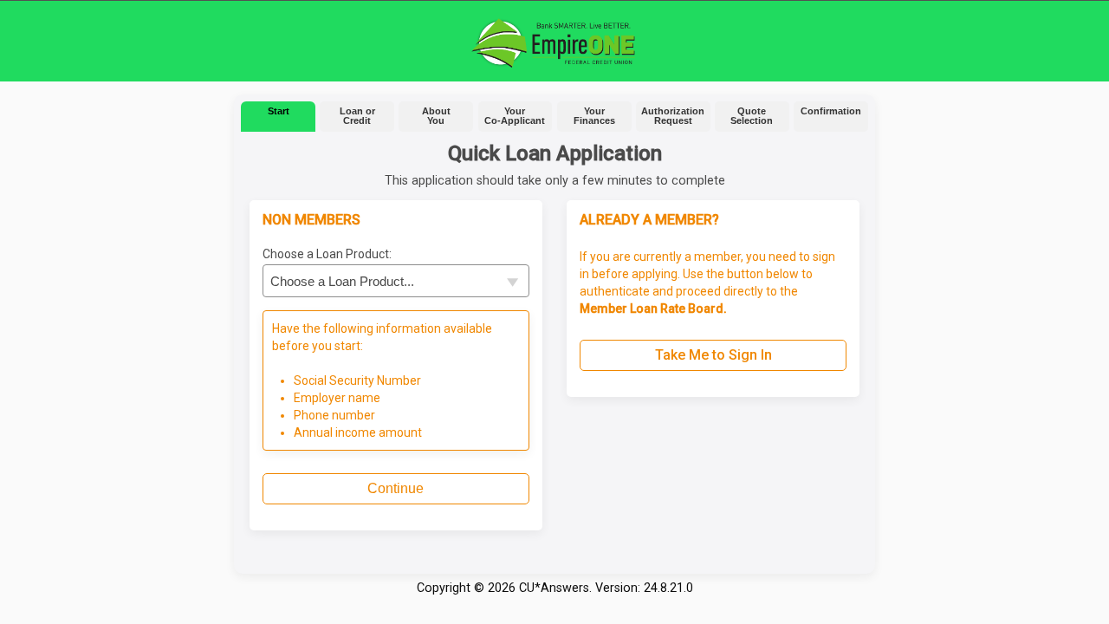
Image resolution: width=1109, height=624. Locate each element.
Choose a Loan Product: (327, 254)
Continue (395, 488)
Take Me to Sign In (713, 355)
